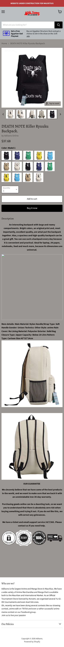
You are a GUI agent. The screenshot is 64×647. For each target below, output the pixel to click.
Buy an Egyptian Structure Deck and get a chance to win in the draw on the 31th (43, 32)
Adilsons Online (11, 135)
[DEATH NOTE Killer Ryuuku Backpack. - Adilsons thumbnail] (10, 114)
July (28, 36)
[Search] (58, 25)
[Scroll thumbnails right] (59, 114)
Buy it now (32, 208)
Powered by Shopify (32, 641)
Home (4, 43)
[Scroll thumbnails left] (3, 114)
